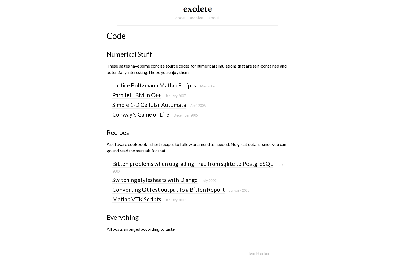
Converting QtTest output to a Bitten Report (168, 189)
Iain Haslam (259, 252)
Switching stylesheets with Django (155, 179)
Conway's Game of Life (140, 114)
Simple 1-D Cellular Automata (149, 104)
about (213, 17)
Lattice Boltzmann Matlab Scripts (154, 85)
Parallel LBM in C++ (136, 95)
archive (196, 17)
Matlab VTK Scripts (136, 199)
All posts (115, 229)
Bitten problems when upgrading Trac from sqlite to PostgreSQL (192, 163)
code (180, 17)
